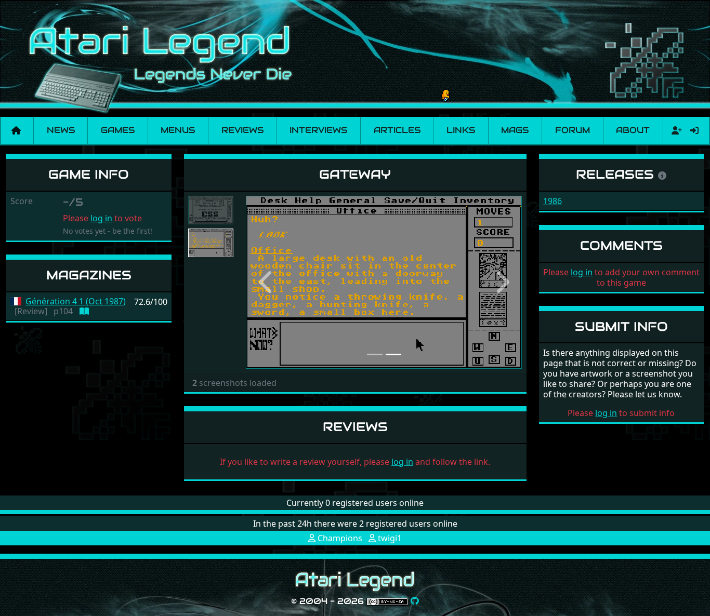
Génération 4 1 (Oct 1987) (75, 301)
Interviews (318, 130)
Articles (397, 130)
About (633, 130)
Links (460, 130)
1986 (552, 201)
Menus (178, 130)
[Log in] (694, 130)
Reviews (242, 130)
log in (101, 218)
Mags (515, 130)
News (61, 130)
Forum (572, 130)
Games (118, 130)
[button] (266, 282)
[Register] (674, 130)
